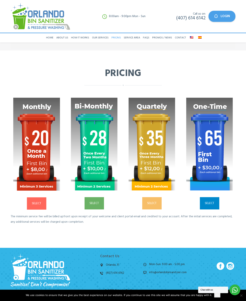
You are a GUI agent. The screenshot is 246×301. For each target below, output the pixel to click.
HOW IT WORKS (80, 38)
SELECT (36, 203)
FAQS (146, 38)
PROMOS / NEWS (162, 38)
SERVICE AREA (132, 38)
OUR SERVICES (100, 38)
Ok (217, 295)
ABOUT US (62, 38)
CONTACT (180, 38)
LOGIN (225, 16)
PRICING (116, 38)
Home (49, 38)
